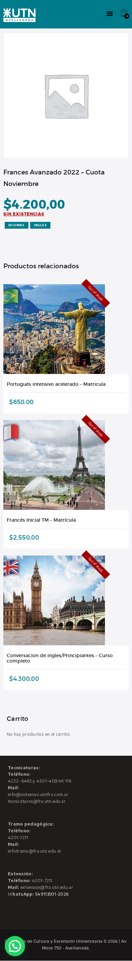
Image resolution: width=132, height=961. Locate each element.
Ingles (40, 225)
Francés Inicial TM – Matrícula (41, 520)
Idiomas (16, 225)
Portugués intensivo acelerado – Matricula (56, 384)
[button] (15, 946)
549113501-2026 (51, 894)
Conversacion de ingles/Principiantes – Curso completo (60, 658)
